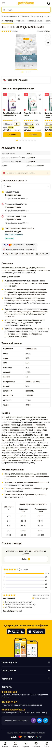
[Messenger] (39, 720)
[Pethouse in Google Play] (16, 631)
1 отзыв (15, 31)
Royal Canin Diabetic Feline (32, 114)
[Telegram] (45, 720)
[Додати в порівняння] (47, 42)
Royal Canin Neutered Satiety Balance (12, 114)
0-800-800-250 (9, 692)
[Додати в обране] (47, 36)
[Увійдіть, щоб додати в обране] (19, 95)
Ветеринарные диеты (35, 165)
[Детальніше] (48, 173)
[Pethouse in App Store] (36, 631)
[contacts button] (48, 3)
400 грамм (8, 124)
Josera (29, 153)
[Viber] (33, 720)
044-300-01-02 (9, 702)
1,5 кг (17, 124)
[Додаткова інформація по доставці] (26, 181)
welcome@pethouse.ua (13, 709)
